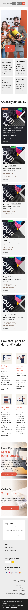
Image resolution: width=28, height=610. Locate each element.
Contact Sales (9, 474)
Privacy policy (6, 605)
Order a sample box (10, 550)
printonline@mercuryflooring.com (14, 531)
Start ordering (9, 48)
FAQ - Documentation (11, 527)
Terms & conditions (17, 605)
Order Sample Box (10, 508)
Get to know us (9, 547)
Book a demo (19, 48)
